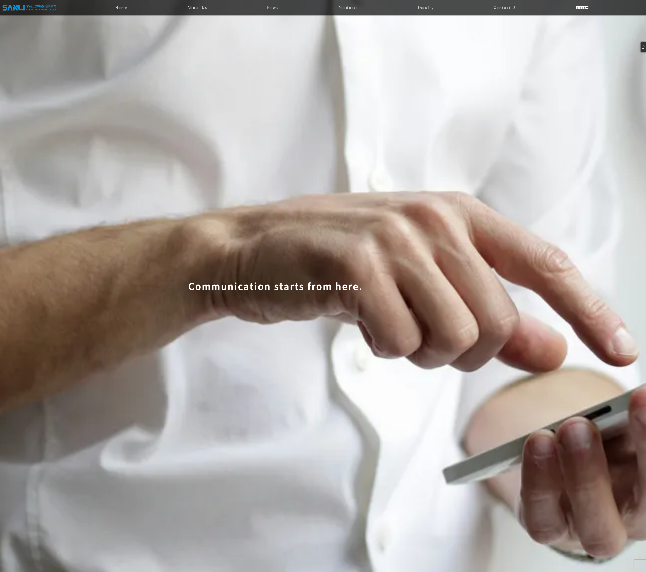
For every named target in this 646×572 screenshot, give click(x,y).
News (273, 7)
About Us (197, 7)
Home (122, 7)
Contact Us (506, 7)
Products (348, 7)
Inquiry (426, 7)
